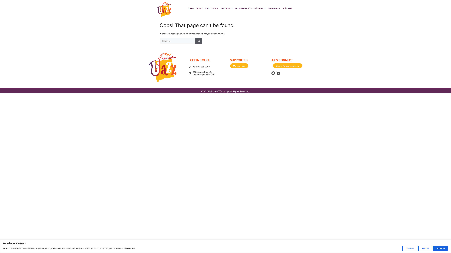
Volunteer (287, 8)
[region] (225, 246)
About (199, 8)
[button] (232, 8)
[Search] (198, 41)
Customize (410, 248)
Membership (274, 8)
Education (226, 8)
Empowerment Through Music (249, 8)
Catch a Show (211, 8)
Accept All (441, 248)
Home (191, 8)
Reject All (425, 248)
